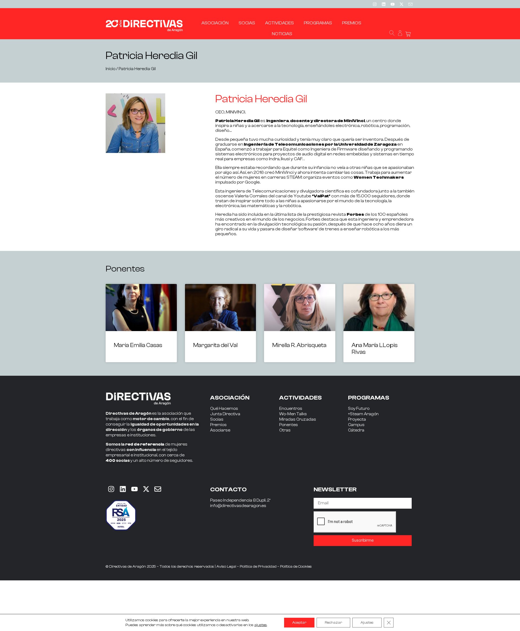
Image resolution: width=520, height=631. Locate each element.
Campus (356, 425)
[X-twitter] (401, 4)
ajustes (260, 625)
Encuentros (290, 408)
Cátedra (356, 430)
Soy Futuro (358, 408)
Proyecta (357, 419)
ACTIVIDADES (300, 397)
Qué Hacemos (224, 408)
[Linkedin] (383, 4)
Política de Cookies (296, 566)
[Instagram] (374, 4)
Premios (218, 425)
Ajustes (366, 622)
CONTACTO (228, 489)
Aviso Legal (226, 566)
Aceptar (299, 622)
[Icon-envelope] (410, 4)
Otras (285, 430)
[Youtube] (392, 4)
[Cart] (408, 34)
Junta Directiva (225, 414)
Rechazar (333, 622)
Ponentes (288, 425)
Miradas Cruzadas (297, 419)
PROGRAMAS (368, 397)
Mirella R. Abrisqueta (299, 345)
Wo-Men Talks (293, 414)
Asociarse (220, 430)
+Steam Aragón (363, 414)
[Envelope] (157, 489)
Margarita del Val (215, 345)
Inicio (110, 69)
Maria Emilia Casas (138, 345)
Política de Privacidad (258, 566)
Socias (216, 419)
